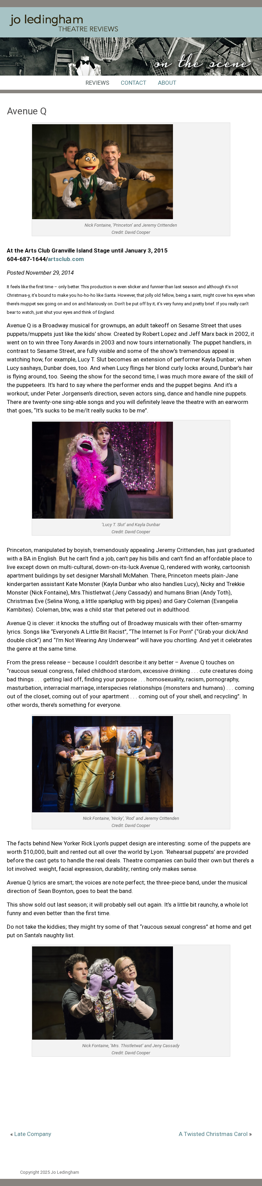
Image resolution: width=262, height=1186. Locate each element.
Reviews (97, 82)
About (167, 82)
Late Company (32, 1134)
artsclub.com (66, 259)
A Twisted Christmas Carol (213, 1134)
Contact (133, 82)
